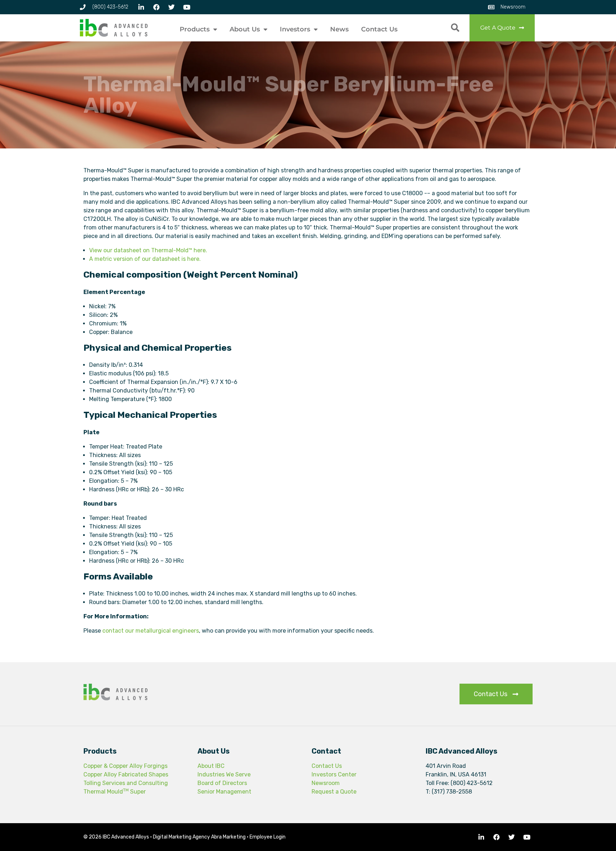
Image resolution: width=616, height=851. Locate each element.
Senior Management (224, 791)
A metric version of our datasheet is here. (145, 258)
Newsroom (326, 783)
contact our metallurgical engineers (150, 630)
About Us (245, 29)
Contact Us (379, 29)
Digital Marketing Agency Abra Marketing (199, 837)
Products (195, 29)
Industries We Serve (224, 774)
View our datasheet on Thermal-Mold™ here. (148, 250)
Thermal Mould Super (114, 791)
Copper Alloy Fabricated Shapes (125, 774)
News (339, 29)
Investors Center (334, 774)
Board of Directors (222, 783)
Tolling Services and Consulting (125, 783)
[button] (455, 28)
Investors (295, 29)
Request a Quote (334, 791)
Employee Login (268, 837)
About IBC (211, 766)
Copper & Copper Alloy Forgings (125, 766)
